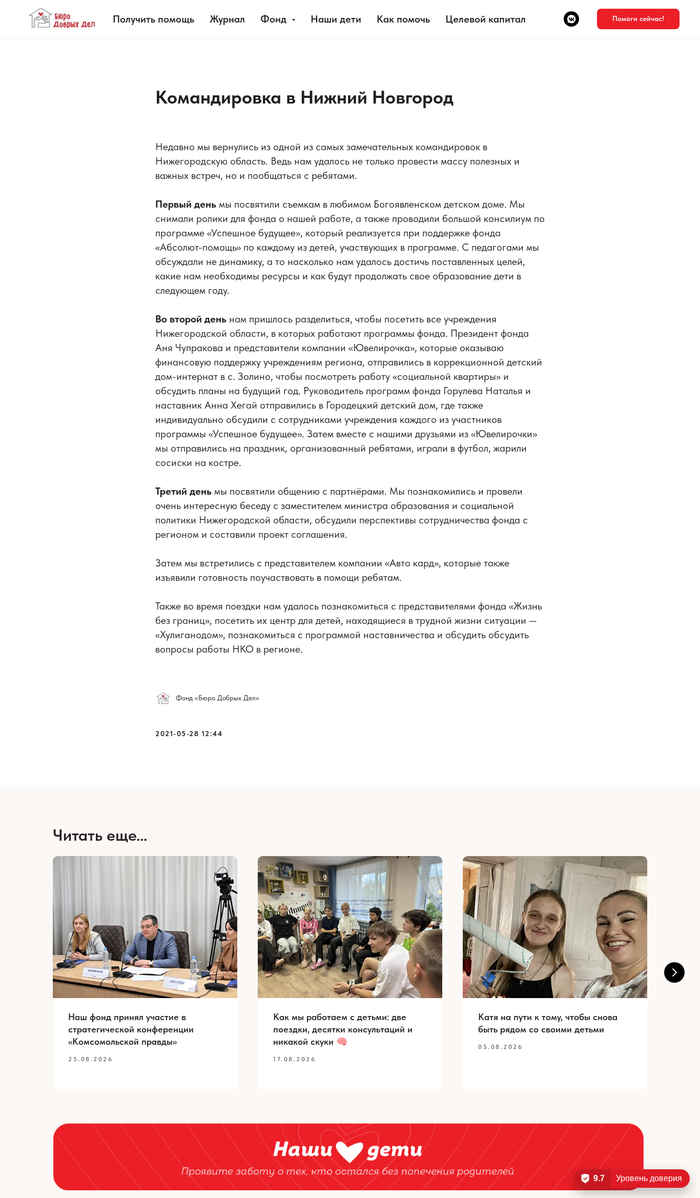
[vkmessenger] (571, 19)
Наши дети (336, 19)
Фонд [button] (274, 19)
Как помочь (403, 19)
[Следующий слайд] (674, 972)
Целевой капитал (485, 19)
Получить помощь (153, 19)
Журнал (227, 19)
